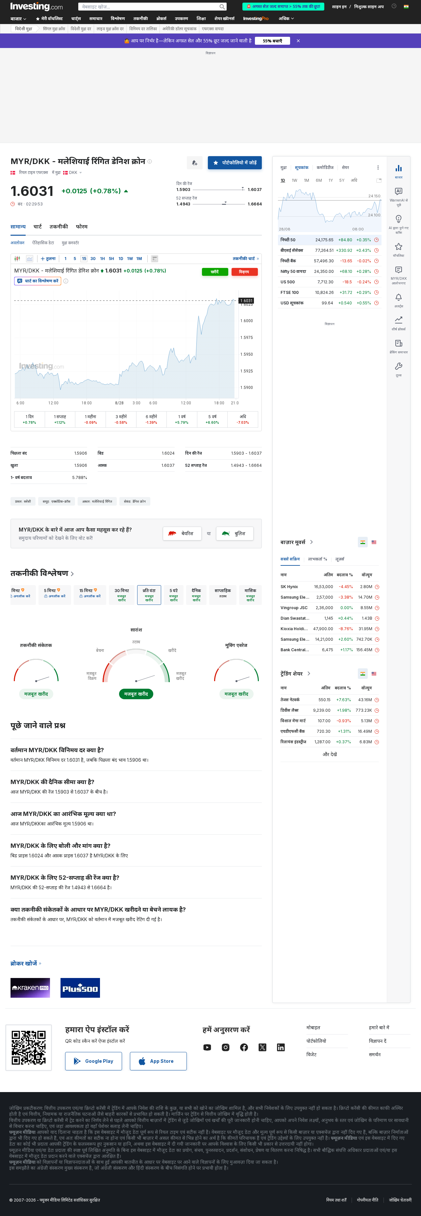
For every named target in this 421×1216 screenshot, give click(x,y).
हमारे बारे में (379, 1027)
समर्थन (375, 1054)
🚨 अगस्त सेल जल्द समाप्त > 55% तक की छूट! (283, 6)
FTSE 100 (290, 292)
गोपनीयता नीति (367, 1200)
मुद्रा (284, 167)
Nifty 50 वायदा (293, 271)
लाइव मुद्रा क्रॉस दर (110, 29)
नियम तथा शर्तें (336, 1200)
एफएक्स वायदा (213, 29)
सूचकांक (302, 167)
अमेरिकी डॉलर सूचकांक (179, 29)
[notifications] (394, 6)
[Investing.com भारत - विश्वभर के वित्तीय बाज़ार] (36, 6)
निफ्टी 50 (288, 239)
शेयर (345, 167)
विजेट (311, 1054)
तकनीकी (59, 226)
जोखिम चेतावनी (400, 1200)
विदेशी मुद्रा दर (81, 29)
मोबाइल (313, 1027)
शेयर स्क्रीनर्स (224, 18)
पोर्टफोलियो (316, 1041)
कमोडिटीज (325, 167)
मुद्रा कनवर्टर (70, 242)
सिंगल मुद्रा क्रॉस (54, 29)
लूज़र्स (339, 559)
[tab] (19, 595)
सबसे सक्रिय (290, 559)
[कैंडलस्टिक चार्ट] (17, 258)
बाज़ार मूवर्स (293, 542)
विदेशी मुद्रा (23, 29)
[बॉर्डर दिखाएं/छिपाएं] (154, 258)
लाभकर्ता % (317, 559)
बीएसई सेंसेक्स (292, 250)
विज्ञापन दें (377, 1041)
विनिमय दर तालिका (143, 29)
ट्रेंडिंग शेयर (292, 673)
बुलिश (240, 533)
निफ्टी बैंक (288, 260)
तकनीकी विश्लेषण (39, 573)
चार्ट (38, 226)
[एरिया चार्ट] (29, 258)
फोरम (81, 226)
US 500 (288, 281)
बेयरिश (187, 533)
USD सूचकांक (292, 302)
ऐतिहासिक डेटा (43, 242)
